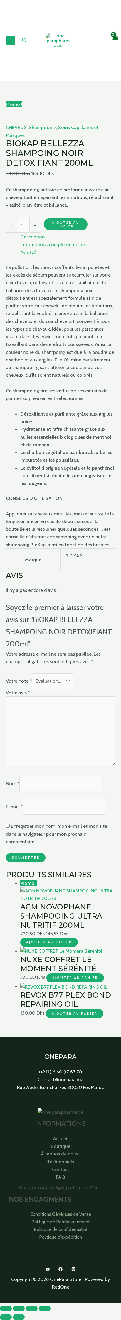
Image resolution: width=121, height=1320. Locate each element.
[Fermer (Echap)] (45, 1308)
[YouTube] (48, 1269)
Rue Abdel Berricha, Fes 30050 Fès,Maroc (60, 1087)
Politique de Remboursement (60, 1221)
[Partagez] (32, 1308)
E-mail (14, 807)
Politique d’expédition (60, 1237)
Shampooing (42, 127)
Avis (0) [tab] (28, 252)
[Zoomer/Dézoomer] (6, 1308)
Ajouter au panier (66, 224)
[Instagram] (73, 1269)
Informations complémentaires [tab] (53, 244)
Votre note (19, 681)
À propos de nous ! (60, 1154)
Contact (60, 1169)
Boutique (60, 1146)
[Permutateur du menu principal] (10, 40)
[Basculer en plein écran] (19, 1308)
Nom (12, 783)
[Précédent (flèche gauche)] (6, 1317)
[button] (24, 40)
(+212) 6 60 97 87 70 (60, 1072)
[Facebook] (60, 1269)
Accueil (60, 1138)
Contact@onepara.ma (60, 1079)
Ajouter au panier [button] (49, 942)
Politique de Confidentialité (61, 1229)
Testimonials (60, 1162)
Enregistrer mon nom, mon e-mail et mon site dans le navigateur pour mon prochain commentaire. (56, 834)
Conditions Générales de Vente (60, 1214)
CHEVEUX (16, 127)
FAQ (60, 1177)
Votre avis (18, 693)
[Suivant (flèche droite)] (19, 1317)
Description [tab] (32, 236)
